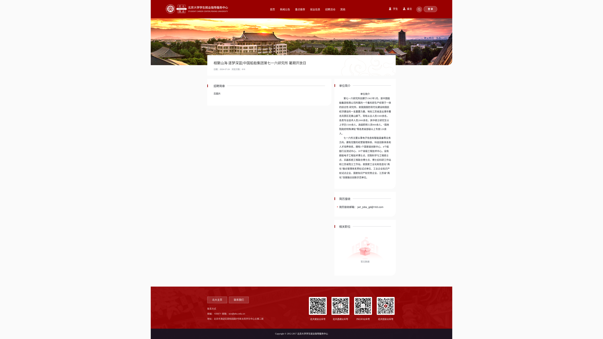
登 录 (430, 9)
